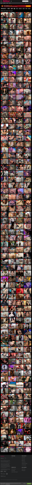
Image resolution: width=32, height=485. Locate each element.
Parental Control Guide (24, 463)
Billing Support (23, 470)
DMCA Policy (23, 460)
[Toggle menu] (1, 1)
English (3, 458)
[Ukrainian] (14, 8)
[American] (12, 8)
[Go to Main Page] (6, 1)
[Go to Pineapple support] (7, 474)
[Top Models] (11, 1)
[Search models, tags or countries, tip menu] (31, 3)
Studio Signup (13, 470)
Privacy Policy (23, 457)
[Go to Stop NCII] (3, 476)
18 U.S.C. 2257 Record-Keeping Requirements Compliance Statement (9, 479)
